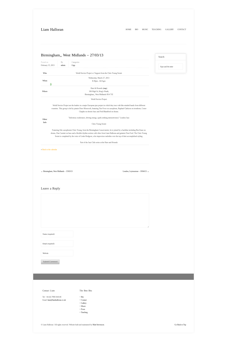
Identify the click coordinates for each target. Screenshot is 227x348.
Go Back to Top (180, 325)
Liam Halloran (52, 29)
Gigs (73, 65)
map (105, 88)
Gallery (169, 29)
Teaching (156, 29)
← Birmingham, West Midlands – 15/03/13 (57, 171)
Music (145, 29)
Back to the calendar (49, 149)
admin (63, 65)
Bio (136, 29)
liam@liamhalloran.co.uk (57, 300)
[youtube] (183, 16)
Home (128, 29)
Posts (83, 309)
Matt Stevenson (98, 325)
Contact (181, 29)
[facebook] (177, 16)
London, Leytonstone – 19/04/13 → (136, 171)
